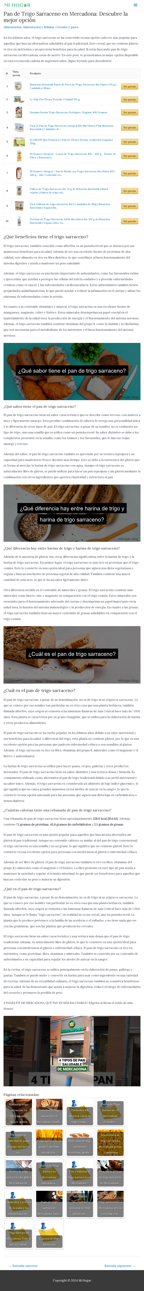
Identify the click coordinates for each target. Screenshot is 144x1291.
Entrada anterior (23, 1266)
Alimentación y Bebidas (38, 27)
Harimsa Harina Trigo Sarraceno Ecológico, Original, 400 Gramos (68, 112)
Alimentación (12, 27)
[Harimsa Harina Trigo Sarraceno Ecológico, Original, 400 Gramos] (19, 112)
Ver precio (129, 86)
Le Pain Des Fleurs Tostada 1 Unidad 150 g (55, 99)
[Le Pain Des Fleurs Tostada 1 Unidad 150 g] (19, 99)
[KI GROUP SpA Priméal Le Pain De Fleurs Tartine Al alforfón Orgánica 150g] (19, 141)
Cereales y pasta (66, 27)
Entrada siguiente (120, 1266)
